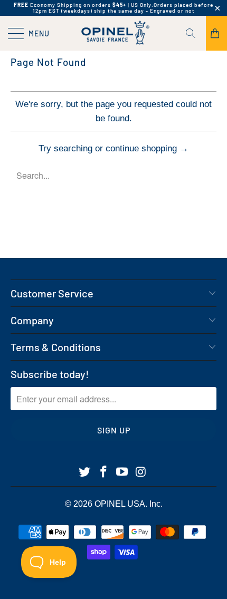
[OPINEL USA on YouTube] (122, 472)
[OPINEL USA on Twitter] (85, 472)
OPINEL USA (119, 503)
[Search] (194, 33)
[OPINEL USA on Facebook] (103, 472)
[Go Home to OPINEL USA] (114, 33)
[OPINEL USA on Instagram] (141, 472)
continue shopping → (147, 148)
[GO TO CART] (216, 33)
